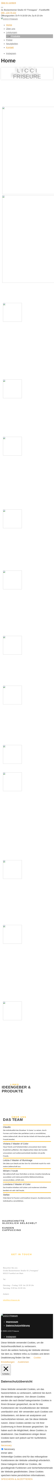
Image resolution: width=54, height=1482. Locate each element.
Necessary (9, 1449)
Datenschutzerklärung (18, 1325)
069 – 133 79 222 (14, 1279)
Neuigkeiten (12, 43)
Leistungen (11, 32)
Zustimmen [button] (23, 1362)
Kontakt (10, 47)
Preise (9, 40)
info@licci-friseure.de (11, 1300)
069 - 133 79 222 (8, 13)
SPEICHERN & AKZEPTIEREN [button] (17, 1479)
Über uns (10, 28)
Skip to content (8, 3)
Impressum (12, 1322)
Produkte (15, 36)
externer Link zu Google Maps (22, 1294)
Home (9, 25)
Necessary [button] (6, 1445)
